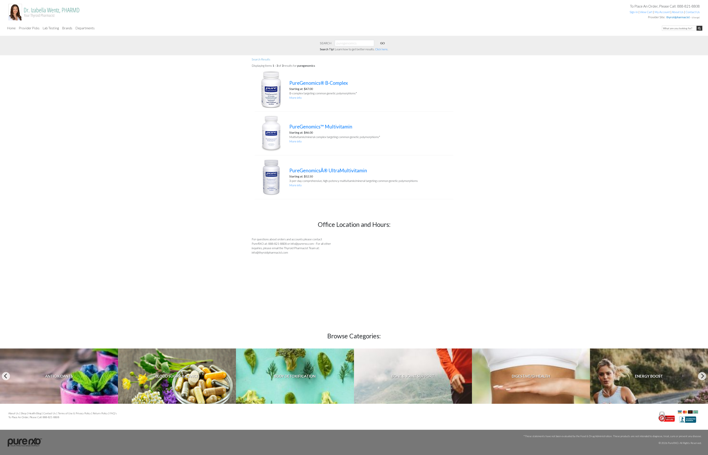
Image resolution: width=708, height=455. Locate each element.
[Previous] (6, 376)
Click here (381, 49)
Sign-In (634, 12)
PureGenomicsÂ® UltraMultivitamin (328, 170)
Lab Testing (51, 28)
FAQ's (113, 413)
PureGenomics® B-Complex (318, 83)
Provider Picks (29, 28)
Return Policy (100, 413)
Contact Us (693, 12)
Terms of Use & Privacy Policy (74, 413)
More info (295, 97)
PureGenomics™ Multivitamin (320, 127)
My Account (662, 12)
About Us (677, 12)
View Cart (646, 12)
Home (11, 28)
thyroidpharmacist (678, 17)
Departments (85, 28)
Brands (67, 28)
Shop (23, 413)
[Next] (702, 376)
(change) (696, 17)
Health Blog (34, 413)
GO (382, 43)
